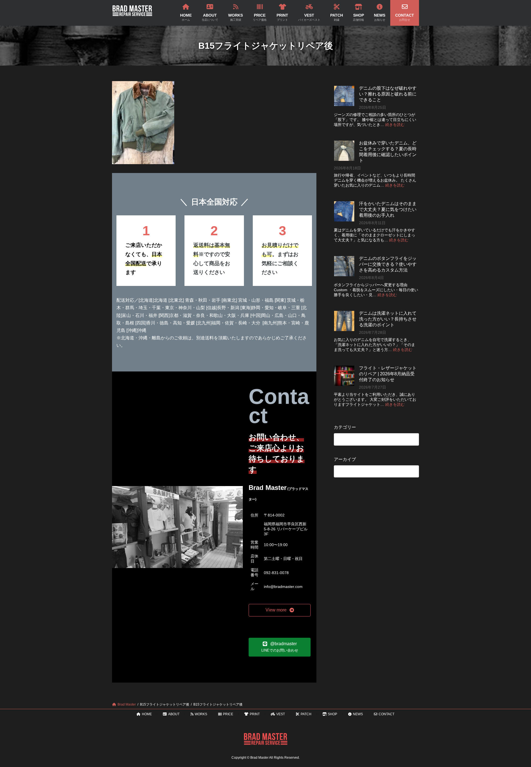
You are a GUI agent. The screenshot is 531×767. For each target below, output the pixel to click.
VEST (280, 714)
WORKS (201, 714)
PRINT (255, 714)
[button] (280, 610)
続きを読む (395, 124)
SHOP (332, 714)
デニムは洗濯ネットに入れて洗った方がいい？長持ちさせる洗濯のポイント (388, 319)
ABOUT (173, 714)
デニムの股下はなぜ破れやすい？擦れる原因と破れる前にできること (388, 94)
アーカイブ (345, 459)
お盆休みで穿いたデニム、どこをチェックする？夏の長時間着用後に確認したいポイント (388, 152)
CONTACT (386, 714)
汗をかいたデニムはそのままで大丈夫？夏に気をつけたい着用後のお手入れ (388, 209)
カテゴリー (345, 427)
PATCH (306, 714)
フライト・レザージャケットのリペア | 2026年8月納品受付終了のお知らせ (388, 374)
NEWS (358, 714)
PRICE (228, 714)
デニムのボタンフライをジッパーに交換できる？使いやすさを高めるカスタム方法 (388, 264)
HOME (147, 714)
